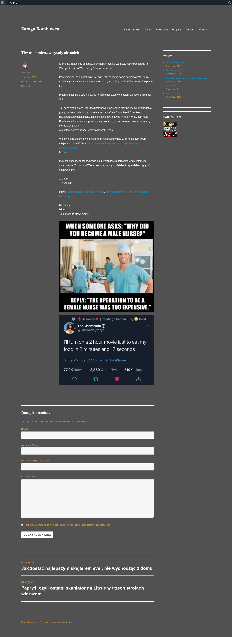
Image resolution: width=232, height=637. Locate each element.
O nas (148, 29)
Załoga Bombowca (40, 29)
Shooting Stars (75, 192)
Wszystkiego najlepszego (177, 62)
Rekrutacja (162, 29)
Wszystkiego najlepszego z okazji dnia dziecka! (188, 78)
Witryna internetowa (35, 460)
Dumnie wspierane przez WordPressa (59, 622)
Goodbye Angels (94, 192)
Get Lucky (64, 196)
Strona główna (132, 29)
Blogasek (25, 85)
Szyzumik (25, 72)
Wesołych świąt (173, 93)
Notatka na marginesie (31, 81)
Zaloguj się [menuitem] (12, 2)
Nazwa (25, 428)
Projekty (176, 29)
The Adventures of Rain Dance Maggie (127, 192)
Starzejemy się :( (173, 70)
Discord (190, 29)
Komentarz (29, 476)
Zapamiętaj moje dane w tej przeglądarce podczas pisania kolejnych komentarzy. (68, 525)
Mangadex (205, 29)
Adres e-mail (29, 444)
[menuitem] (3, 2)
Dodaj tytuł (171, 86)
